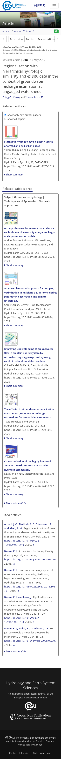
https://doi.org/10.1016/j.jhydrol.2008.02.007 (30, 640)
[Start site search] (56, 31)
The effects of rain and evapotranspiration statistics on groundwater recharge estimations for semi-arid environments (29, 413)
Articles (6, 31)
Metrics (30, 39)
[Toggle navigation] (54, 6)
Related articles (46, 39)
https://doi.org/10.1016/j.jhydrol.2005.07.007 (30, 559)
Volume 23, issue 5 (24, 31)
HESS (39, 5)
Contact (13, 753)
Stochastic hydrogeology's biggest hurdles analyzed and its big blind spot (28, 143)
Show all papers (16, 118)
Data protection (41, 753)
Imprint (25, 753)
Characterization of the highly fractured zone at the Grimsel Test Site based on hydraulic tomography (27, 465)
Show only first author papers (24, 114)
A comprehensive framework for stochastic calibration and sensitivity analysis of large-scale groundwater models (29, 232)
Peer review (16, 39)
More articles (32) (16, 503)
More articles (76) (16, 651)
